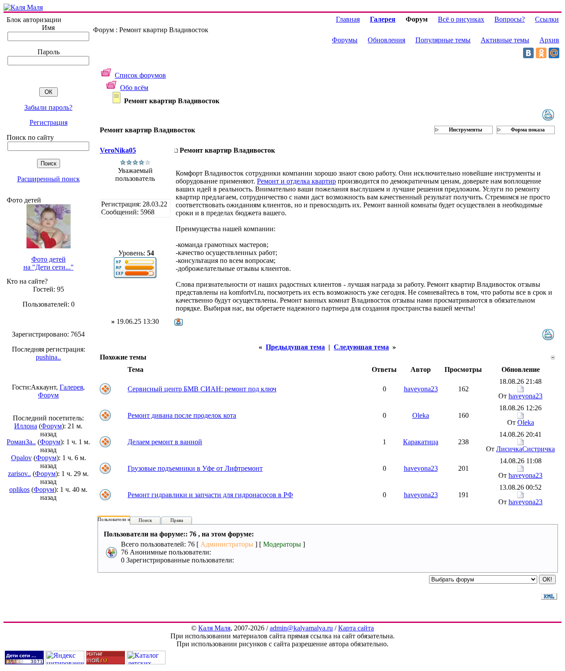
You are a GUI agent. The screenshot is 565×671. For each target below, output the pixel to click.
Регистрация (49, 122)
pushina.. (48, 357)
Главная (348, 19)
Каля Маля (214, 628)
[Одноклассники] (541, 53)
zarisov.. (19, 473)
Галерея (71, 387)
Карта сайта (356, 628)
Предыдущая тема (295, 347)
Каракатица (420, 442)
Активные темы (505, 40)
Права (176, 520)
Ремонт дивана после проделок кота (182, 415)
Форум (48, 395)
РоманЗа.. (21, 442)
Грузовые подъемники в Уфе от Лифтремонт (195, 468)
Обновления (386, 40)
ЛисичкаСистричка (525, 449)
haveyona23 (421, 389)
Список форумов (140, 75)
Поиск (145, 520)
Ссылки (547, 19)
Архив (549, 40)
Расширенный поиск (48, 179)
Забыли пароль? (48, 107)
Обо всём (134, 87)
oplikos (19, 489)
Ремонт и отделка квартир (296, 181)
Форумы (345, 40)
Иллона (25, 426)
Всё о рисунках (461, 19)
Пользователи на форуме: (124, 519)
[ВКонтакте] (528, 53)
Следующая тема (361, 347)
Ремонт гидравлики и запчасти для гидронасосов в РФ (210, 495)
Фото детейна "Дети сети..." (48, 263)
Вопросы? (509, 19)
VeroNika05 (118, 150)
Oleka (420, 415)
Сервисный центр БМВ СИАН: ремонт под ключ (202, 389)
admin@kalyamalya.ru (301, 628)
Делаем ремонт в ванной (165, 442)
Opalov (21, 457)
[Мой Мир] (554, 53)
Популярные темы (443, 40)
